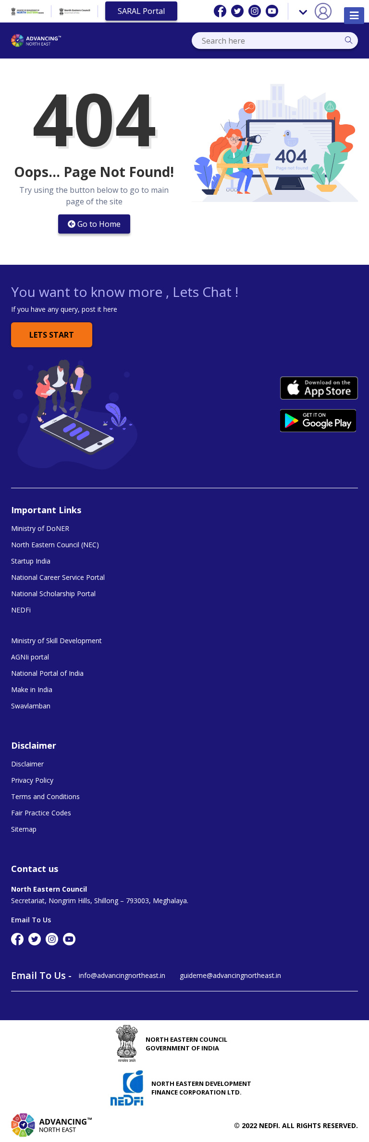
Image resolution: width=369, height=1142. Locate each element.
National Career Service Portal (58, 577)
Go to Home (99, 224)
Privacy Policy (32, 780)
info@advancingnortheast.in (122, 975)
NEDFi (21, 610)
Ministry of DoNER (40, 528)
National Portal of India (47, 673)
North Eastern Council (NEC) (55, 545)
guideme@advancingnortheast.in (230, 975)
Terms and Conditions (45, 796)
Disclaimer (27, 764)
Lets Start (51, 335)
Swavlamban (30, 706)
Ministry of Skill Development (56, 640)
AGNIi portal (30, 657)
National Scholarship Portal (53, 593)
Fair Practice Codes (41, 813)
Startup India (30, 561)
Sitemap (24, 829)
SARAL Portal (141, 11)
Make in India (31, 689)
